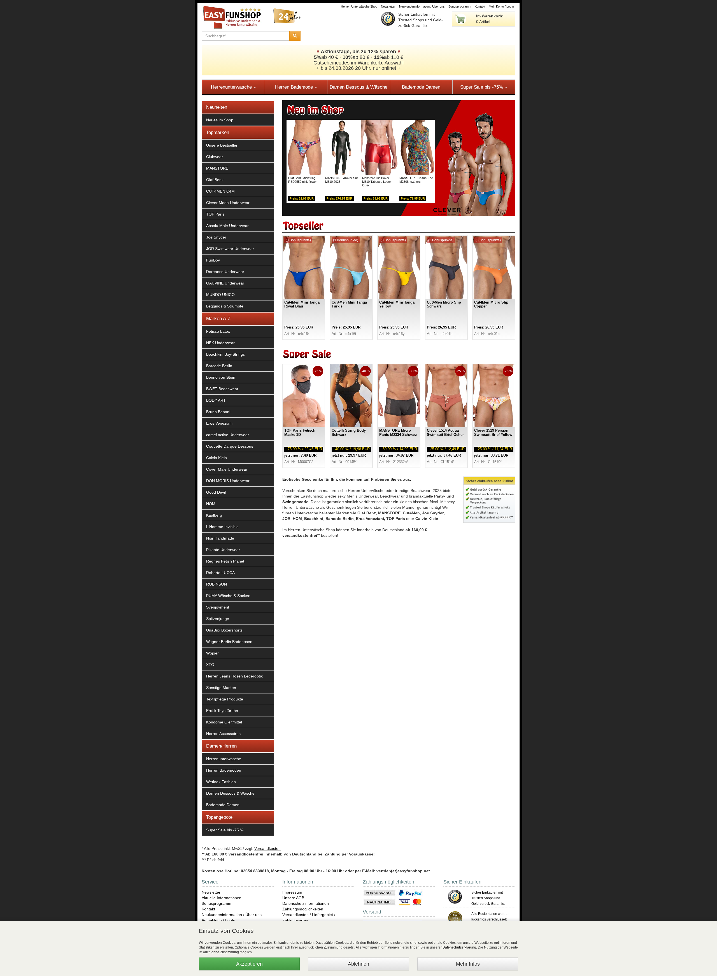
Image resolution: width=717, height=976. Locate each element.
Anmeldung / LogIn (218, 920)
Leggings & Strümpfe (224, 306)
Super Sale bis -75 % (224, 830)
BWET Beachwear (222, 389)
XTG (210, 664)
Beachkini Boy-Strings (225, 354)
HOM (210, 503)
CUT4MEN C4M (220, 191)
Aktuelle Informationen (221, 898)
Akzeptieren (249, 964)
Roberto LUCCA (220, 572)
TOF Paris (215, 214)
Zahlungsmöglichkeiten (302, 909)
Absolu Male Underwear (227, 225)
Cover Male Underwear (226, 469)
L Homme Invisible (222, 526)
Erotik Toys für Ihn (222, 710)
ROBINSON (216, 584)
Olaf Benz (215, 179)
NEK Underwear (220, 343)
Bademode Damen (421, 87)
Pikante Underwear (223, 549)
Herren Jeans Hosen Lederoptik (234, 676)
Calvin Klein (216, 457)
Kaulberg (214, 515)
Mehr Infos (468, 964)
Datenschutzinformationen (305, 903)
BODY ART (216, 400)
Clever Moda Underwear (228, 202)
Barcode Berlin (219, 366)
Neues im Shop (219, 120)
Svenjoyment (217, 607)
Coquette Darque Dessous (229, 446)
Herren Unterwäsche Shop (359, 6)
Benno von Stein (220, 377)
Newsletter (388, 6)
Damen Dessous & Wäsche (358, 87)
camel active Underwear (227, 435)
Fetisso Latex (218, 331)
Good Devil (216, 492)
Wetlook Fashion (221, 782)
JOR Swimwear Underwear (230, 248)
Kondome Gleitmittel (224, 722)
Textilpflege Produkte (224, 699)
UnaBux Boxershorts (224, 630)
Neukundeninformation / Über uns (422, 6)
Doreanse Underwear (225, 271)
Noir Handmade (220, 538)
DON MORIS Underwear (228, 480)
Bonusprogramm (459, 6)
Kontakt (480, 6)
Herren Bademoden (223, 770)
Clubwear (214, 156)
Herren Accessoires (223, 733)
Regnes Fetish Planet (225, 561)
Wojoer (212, 653)
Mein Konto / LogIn (501, 6)
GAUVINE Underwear (225, 283)
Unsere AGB (293, 898)
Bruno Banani (218, 412)
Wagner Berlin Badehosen (229, 641)
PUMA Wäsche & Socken (228, 595)
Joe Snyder (216, 237)
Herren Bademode (294, 87)
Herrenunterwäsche (232, 87)
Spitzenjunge (217, 618)
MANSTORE (217, 168)
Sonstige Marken (221, 687)
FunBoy (213, 260)
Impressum (292, 892)
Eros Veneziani (219, 423)
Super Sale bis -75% (482, 87)
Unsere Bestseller (222, 145)
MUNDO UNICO (220, 294)
